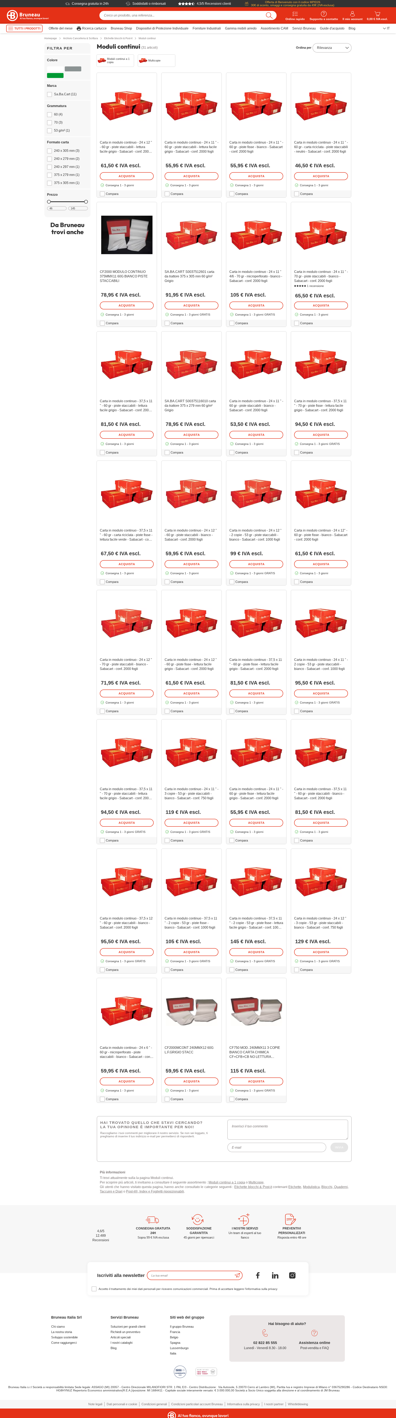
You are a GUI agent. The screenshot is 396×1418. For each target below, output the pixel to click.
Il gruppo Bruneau (182, 1326)
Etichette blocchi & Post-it (253, 1187)
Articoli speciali (121, 1337)
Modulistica (311, 1187)
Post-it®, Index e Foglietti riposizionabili (155, 1191)
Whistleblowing (298, 1404)
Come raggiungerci (64, 1342)
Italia (173, 1353)
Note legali (95, 1404)
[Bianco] (55, 68)
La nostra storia (61, 1332)
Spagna (175, 1342)
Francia (175, 1332)
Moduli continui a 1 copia (227, 1182)
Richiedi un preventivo (125, 1332)
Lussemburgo (179, 1348)
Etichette (294, 1187)
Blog (114, 1348)
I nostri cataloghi (121, 1342)
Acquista (127, 176)
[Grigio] (73, 68)
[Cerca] (269, 15)
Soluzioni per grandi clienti (128, 1326)
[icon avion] (237, 1275)
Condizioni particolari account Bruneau (197, 1404)
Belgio (174, 1337)
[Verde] (55, 75)
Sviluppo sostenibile (64, 1337)
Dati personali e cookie (122, 1404)
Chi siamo (58, 1326)
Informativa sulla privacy (243, 1404)
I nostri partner (274, 1404)
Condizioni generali (154, 1404)
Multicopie (256, 1182)
